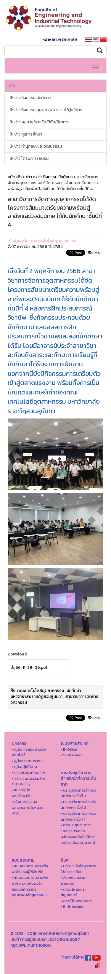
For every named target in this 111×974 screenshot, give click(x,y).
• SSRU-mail (71, 755)
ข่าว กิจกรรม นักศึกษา (32, 98)
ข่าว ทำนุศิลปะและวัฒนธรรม (37, 146)
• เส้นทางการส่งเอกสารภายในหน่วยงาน (28, 807)
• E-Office (69, 749)
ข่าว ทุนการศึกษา (27, 134)
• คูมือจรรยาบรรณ (27, 761)
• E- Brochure (72, 906)
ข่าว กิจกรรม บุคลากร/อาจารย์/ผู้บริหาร (47, 110)
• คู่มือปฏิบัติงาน (24, 766)
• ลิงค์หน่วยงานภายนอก (73, 880)
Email (96, 253)
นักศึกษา (74, 690)
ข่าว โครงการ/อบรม (31, 158)
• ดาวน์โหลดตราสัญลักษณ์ (73, 892)
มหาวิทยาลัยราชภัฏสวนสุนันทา (36, 696)
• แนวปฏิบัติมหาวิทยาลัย (22, 793)
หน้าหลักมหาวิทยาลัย (59, 39)
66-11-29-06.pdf (31, 667)
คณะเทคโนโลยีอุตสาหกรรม (40, 690)
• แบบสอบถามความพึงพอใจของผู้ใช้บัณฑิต (30, 869)
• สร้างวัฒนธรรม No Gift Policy (28, 781)
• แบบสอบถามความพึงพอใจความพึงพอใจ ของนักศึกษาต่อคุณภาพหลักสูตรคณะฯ (30, 886)
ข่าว (12, 85)
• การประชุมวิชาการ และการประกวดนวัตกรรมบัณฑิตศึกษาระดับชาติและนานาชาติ (78, 833)
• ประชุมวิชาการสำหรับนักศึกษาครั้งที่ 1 (78, 816)
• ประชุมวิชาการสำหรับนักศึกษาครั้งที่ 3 (78, 793)
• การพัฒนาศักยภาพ (28, 772)
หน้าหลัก (15, 177)
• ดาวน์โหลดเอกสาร (76, 901)
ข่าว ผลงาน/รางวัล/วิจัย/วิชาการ (41, 122)
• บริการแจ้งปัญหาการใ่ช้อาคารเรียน (78, 869)
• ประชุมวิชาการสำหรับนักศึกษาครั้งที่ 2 (78, 805)
